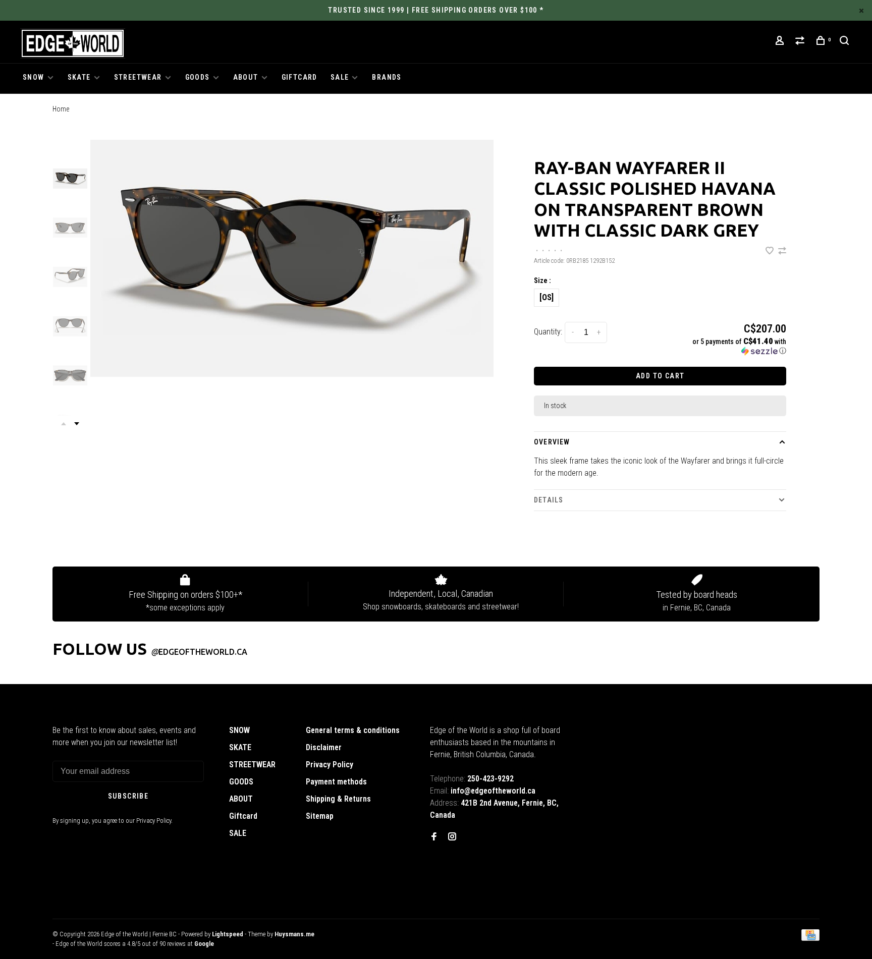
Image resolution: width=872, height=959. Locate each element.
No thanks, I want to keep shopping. (506, 545)
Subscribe (614, 520)
